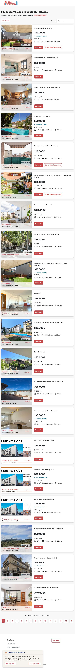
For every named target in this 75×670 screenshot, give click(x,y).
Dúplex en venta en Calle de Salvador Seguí (48, 322)
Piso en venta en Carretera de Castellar (47, 87)
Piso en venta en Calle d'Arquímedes (46, 234)
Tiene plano (26, 44)
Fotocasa (26, 136)
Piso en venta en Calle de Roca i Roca (46, 146)
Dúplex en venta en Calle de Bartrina (46, 587)
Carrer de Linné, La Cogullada (44, 440)
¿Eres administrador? (13, 647)
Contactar (38, 47)
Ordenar (53, 21)
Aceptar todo (10, 663)
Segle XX (37, 293)
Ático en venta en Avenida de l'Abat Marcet (48, 381)
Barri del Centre (39, 352)
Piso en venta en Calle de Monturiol (46, 58)
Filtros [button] (7, 20)
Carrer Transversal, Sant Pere (44, 205)
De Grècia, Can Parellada (42, 116)
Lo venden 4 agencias (53, 165)
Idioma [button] (55, 640)
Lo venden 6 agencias (53, 47)
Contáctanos (11, 644)
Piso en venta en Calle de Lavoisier (45, 411)
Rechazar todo (35, 663)
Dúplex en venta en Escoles (43, 28)
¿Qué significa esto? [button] (40, 15)
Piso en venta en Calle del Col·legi (45, 558)
